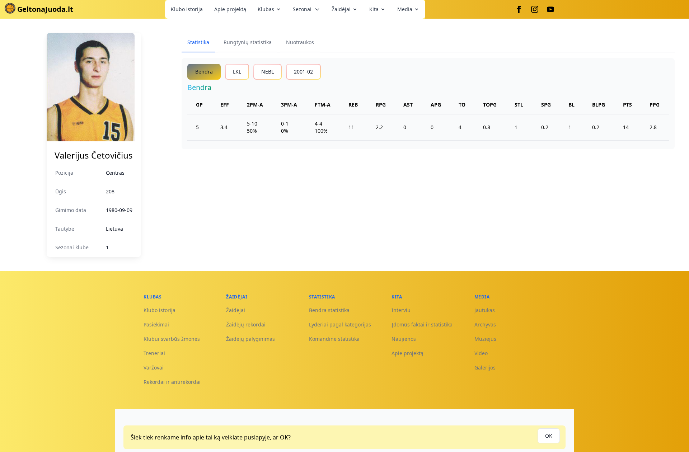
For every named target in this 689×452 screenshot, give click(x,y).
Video (481, 353)
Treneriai (154, 353)
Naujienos (404, 338)
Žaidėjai (341, 9)
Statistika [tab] (198, 42)
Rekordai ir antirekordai (172, 381)
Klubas (266, 9)
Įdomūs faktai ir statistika (422, 324)
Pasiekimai (156, 324)
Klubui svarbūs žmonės (172, 338)
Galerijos (485, 367)
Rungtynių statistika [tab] (248, 42)
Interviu (401, 310)
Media (404, 9)
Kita (374, 9)
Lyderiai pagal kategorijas (340, 324)
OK (548, 435)
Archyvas (485, 324)
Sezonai (302, 9)
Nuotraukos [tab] (300, 42)
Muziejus (485, 338)
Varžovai (154, 367)
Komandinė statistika (334, 338)
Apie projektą (230, 9)
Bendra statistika (329, 310)
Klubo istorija (187, 9)
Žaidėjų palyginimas (250, 338)
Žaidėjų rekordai (246, 324)
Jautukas (484, 310)
